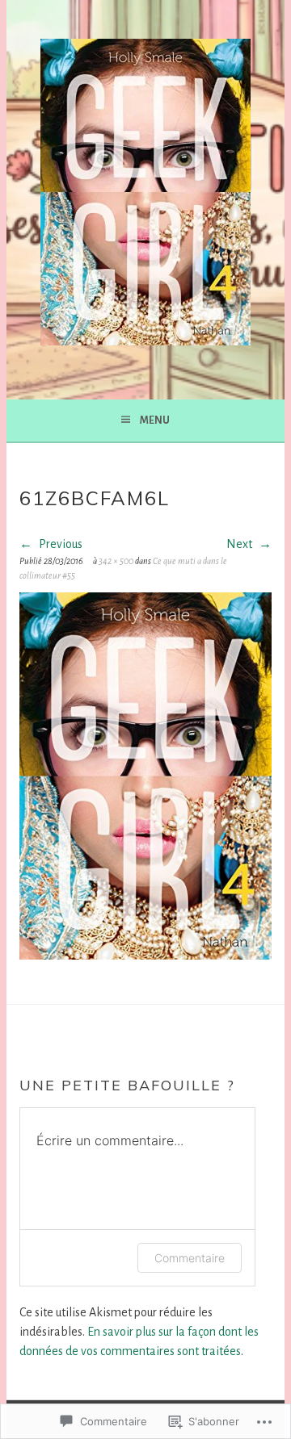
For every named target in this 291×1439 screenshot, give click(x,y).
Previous (59, 544)
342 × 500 (116, 561)
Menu (155, 420)
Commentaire (189, 1258)
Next (240, 544)
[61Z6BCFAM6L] (145, 955)
